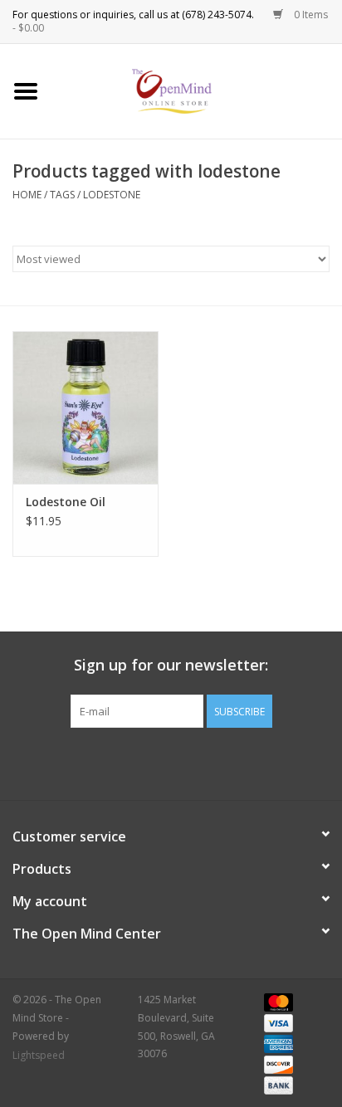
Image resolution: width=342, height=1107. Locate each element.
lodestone (111, 195)
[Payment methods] (275, 1001)
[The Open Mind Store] (197, 90)
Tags (62, 195)
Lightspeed (38, 1055)
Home (27, 195)
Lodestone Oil (65, 502)
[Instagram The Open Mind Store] (260, 762)
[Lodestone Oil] (85, 407)
